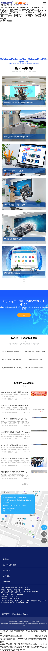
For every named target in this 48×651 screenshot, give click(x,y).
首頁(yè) (6, 571)
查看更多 (25, 496)
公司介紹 (6, 588)
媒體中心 (6, 582)
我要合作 (6, 593)
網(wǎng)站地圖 (13, 633)
